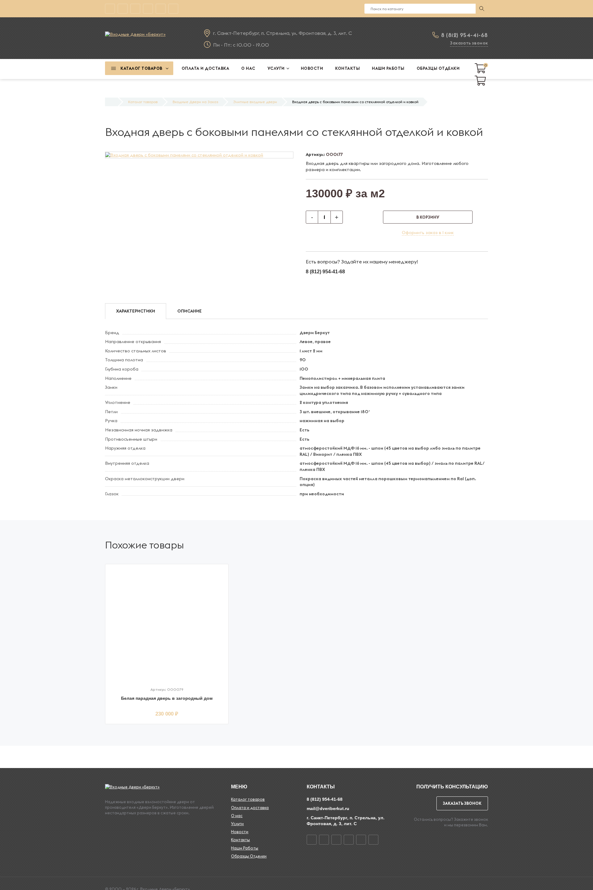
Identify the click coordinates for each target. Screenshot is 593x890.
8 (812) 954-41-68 (464, 35)
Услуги (237, 823)
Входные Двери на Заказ (195, 101)
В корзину (427, 217)
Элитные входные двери (255, 101)
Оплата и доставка (250, 807)
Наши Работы (244, 848)
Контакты (240, 839)
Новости (239, 831)
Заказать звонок (469, 43)
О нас (236, 815)
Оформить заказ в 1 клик (428, 232)
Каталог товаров (143, 101)
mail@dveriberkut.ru (328, 808)
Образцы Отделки (249, 856)
